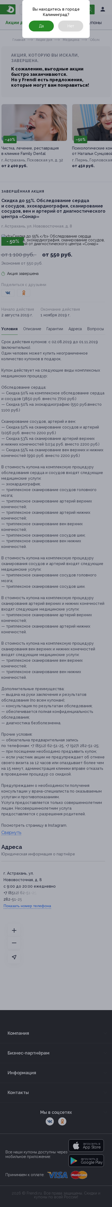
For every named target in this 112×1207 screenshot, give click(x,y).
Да (41, 26)
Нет (70, 26)
